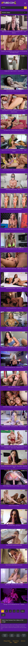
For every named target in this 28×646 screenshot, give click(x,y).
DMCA (15, 642)
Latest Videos (12, 635)
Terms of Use (16, 641)
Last (3, 614)
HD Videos (18, 635)
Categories (23, 635)
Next (22, 611)
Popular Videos (5, 635)
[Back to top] (24, 642)
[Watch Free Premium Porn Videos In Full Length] (11, 3)
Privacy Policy (7, 641)
